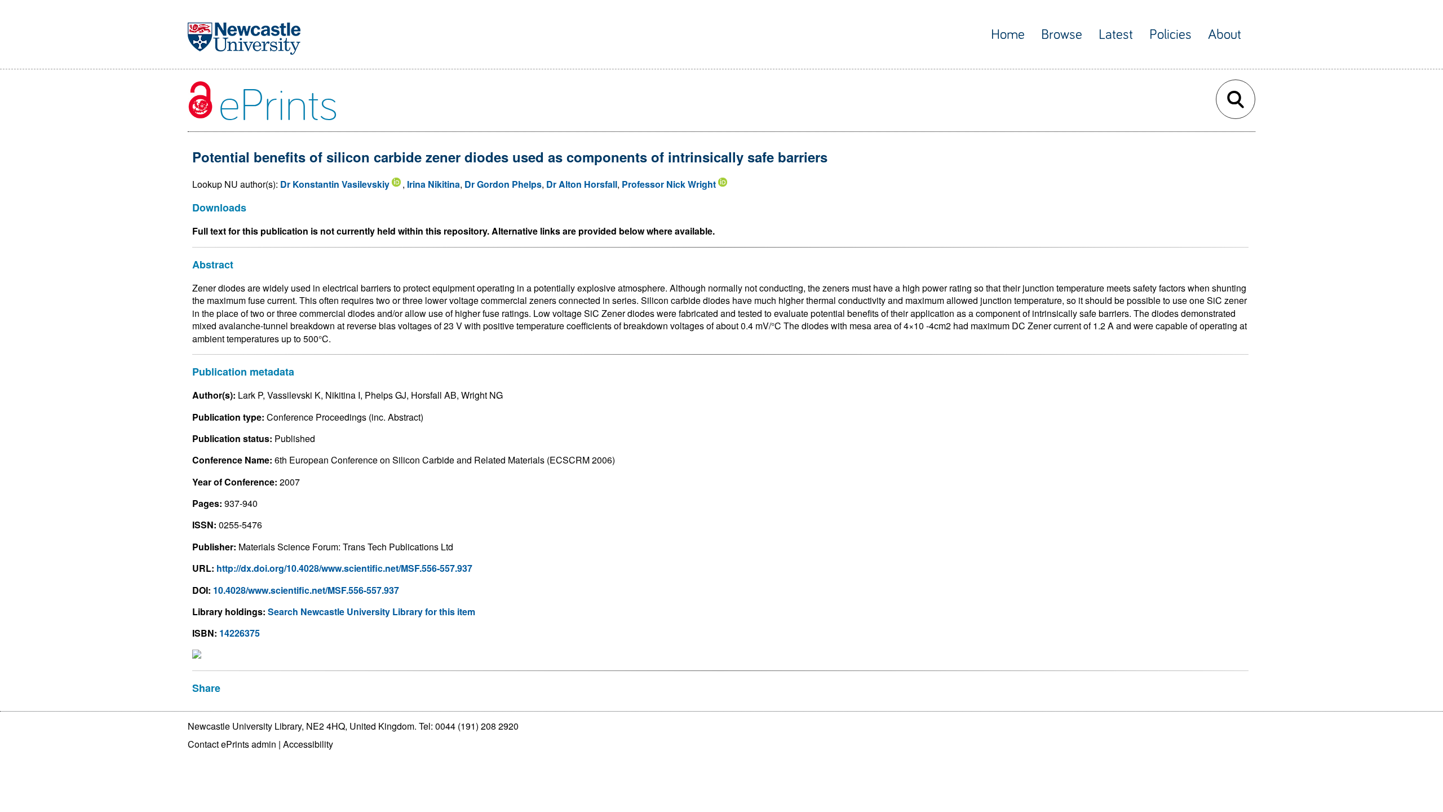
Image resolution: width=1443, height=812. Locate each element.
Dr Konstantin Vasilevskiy (334, 184)
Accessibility (308, 744)
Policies (1170, 35)
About (1224, 35)
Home (1008, 35)
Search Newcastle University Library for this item (371, 611)
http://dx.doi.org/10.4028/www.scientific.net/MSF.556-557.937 (344, 568)
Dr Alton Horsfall (581, 184)
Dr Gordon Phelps (503, 184)
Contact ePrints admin (232, 744)
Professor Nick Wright (669, 184)
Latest (1116, 35)
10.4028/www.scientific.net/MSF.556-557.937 (306, 590)
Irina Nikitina (433, 184)
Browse (1061, 35)
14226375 (239, 632)
